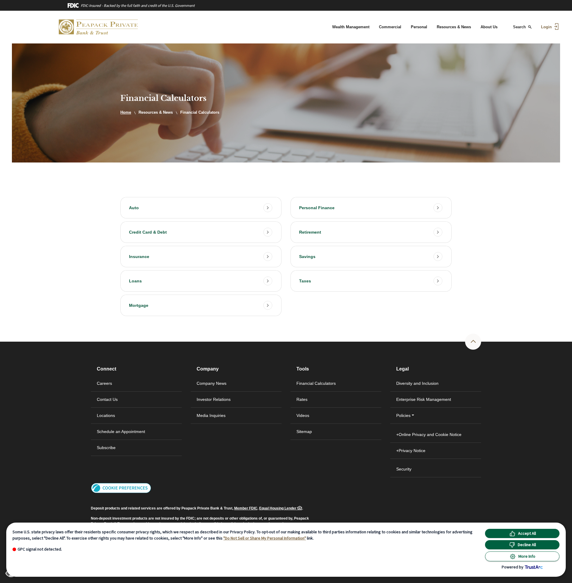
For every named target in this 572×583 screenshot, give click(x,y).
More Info (526, 556)
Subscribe (106, 447)
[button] (201, 207)
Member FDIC (245, 508)
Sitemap (304, 431)
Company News (211, 383)
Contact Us (107, 399)
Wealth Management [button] (350, 27)
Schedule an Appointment (121, 431)
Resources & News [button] (454, 27)
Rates (301, 399)
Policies (403, 415)
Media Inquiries (211, 415)
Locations (106, 415)
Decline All (527, 544)
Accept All (527, 533)
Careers (104, 383)
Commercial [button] (390, 27)
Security (403, 469)
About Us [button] (489, 27)
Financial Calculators (316, 383)
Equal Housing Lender (278, 508)
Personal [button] (419, 27)
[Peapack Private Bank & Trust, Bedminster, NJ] (98, 27)
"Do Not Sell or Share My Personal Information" (264, 538)
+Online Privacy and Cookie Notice (428, 434)
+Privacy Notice (410, 450)
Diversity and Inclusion (417, 383)
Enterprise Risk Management (423, 399)
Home (125, 112)
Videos (302, 415)
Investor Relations (224, 402)
